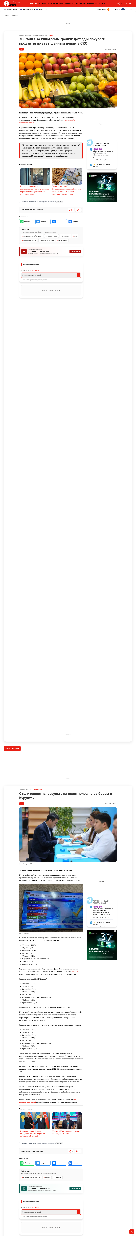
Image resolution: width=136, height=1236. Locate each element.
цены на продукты (29, 240)
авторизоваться (37, 270)
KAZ (130, 3)
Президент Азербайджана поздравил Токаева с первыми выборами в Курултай (32, 1133)
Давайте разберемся (55, 3)
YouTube (102, 3)
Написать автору (111, 49)
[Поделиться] (131, 1231)
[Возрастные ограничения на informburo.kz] (118, 3)
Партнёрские (92, 3)
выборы (47, 1177)
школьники (66, 236)
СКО (75, 236)
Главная (6, 15)
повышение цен (51, 236)
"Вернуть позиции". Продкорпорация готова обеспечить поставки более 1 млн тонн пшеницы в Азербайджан (66, 190)
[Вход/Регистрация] (126, 3)
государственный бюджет (32, 236)
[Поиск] (122, 3)
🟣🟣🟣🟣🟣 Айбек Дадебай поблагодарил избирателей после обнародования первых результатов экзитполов (103, 153)
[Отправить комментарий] (78, 275)
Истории (42, 3)
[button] (123, 9)
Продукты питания (47, 240)
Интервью (69, 3)
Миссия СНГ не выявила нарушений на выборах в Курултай (67, 1132)
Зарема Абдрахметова (40, 35)
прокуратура (62, 240)
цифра (51, 35)
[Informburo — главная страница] (12, 3)
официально (38, 789)
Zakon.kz (75, 971)
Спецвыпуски (80, 3)
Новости (33, 3)
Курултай (58, 1177)
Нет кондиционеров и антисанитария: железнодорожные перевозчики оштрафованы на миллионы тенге (34, 190)
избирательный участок (31, 1177)
